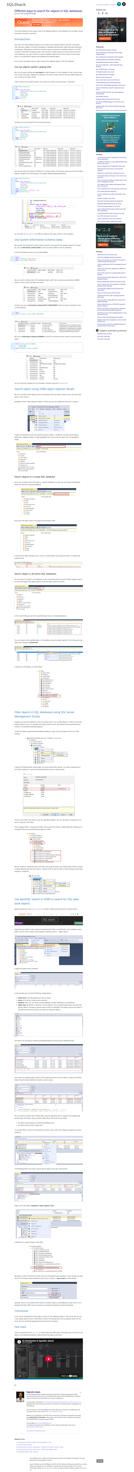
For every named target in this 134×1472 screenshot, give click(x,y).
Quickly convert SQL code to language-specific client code (110, 296)
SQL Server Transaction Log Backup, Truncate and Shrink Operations (111, 158)
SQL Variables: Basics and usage (105, 69)
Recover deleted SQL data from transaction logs (111, 281)
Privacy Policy (49, 1468)
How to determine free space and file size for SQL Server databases (111, 210)
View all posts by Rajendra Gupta (36, 1431)
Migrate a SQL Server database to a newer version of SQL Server (111, 320)
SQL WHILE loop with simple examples (107, 62)
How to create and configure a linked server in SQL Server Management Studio (112, 181)
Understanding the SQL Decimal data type (108, 82)
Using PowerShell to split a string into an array (110, 213)
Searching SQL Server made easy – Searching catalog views (37, 1449)
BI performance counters (104, 334)
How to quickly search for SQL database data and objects (111, 265)
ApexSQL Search (36, 909)
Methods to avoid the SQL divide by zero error (110, 173)
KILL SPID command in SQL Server (107, 216)
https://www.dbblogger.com (43, 1423)
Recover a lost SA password (104, 77)
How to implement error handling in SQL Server (111, 166)
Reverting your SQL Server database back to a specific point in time (112, 313)
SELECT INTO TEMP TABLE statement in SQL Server (110, 85)
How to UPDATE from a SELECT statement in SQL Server (110, 88)
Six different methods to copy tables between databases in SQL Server (112, 162)
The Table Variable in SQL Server (105, 72)
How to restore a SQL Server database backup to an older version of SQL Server (111, 325)
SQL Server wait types (103, 339)
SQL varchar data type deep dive (106, 191)
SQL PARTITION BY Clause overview (106, 50)
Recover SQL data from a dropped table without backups (111, 273)
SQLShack (16, 4)
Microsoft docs (30, 234)
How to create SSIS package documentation (110, 317)
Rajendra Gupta (31, 13)
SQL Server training (102, 4)
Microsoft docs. (63, 383)
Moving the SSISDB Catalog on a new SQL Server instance (110, 102)
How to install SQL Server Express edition (109, 218)
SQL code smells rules (103, 336)
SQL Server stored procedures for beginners (110, 201)
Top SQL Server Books (25, 1445)
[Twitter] (80, 1392)
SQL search (36, 1332)
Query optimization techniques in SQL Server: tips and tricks (111, 176)
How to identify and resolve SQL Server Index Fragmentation (109, 53)
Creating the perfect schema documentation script (34, 1442)
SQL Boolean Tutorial (102, 96)
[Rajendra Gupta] (20, 1402)
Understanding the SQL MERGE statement (108, 59)
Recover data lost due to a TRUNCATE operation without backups (111, 305)
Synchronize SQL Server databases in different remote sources (111, 269)
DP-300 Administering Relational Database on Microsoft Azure (61, 1402)
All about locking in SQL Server (106, 198)
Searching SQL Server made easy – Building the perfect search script (40, 1447)
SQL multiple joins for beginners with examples (109, 57)
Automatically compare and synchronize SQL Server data (110, 289)
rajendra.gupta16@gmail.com (35, 1427)
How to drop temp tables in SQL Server (108, 206)
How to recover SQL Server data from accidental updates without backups (111, 285)
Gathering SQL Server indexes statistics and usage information (110, 107)
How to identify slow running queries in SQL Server (112, 189)
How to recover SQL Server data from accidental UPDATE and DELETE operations (111, 260)
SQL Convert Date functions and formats (108, 80)
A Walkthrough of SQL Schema (28, 1452)
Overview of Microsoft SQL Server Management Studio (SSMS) (110, 93)
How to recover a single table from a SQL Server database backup (111, 300)
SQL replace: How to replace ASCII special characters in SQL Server (111, 185)
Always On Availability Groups (53, 1411)
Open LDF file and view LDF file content (108, 293)
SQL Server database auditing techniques (109, 257)
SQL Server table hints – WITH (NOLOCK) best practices (109, 65)
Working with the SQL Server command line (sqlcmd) (111, 110)
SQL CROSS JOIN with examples (105, 74)
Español (113, 4)
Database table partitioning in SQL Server (108, 99)
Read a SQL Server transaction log (107, 254)
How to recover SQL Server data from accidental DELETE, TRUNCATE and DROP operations (111, 309)
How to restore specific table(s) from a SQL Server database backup (111, 278)
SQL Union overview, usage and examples (109, 221)
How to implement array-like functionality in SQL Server (111, 195)
